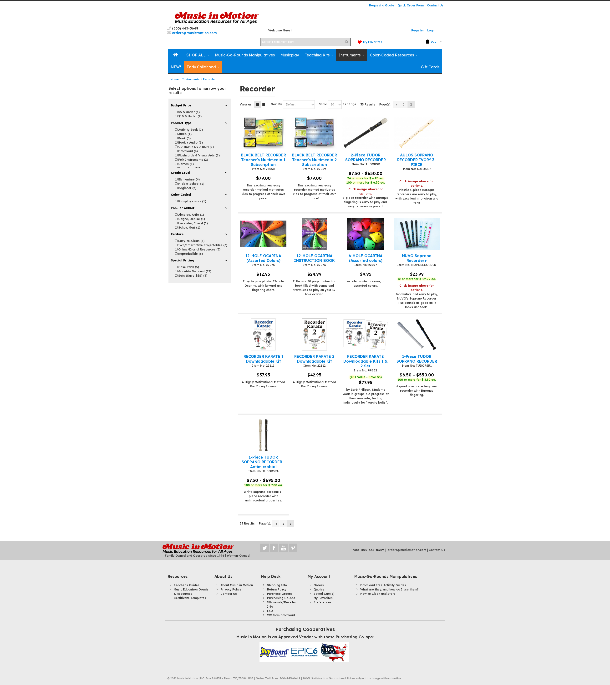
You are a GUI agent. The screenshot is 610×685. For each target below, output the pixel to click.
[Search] (346, 42)
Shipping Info (277, 585)
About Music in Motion (236, 585)
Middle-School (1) (190, 183)
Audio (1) (184, 134)
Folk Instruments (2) (192, 159)
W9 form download (281, 615)
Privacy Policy (230, 589)
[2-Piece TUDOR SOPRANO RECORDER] (365, 133)
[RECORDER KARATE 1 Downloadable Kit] (263, 334)
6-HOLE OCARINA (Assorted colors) (365, 258)
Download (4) (187, 151)
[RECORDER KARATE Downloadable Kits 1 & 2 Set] (365, 334)
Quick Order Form (410, 5)
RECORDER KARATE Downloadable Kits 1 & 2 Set (365, 361)
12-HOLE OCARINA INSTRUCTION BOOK (314, 258)
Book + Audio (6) (190, 142)
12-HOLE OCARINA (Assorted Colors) (263, 258)
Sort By (276, 104)
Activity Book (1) (190, 129)
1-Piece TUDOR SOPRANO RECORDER (416, 359)
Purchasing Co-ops (281, 598)
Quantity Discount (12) (194, 271)
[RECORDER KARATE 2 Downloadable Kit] (314, 334)
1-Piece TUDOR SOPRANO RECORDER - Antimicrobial (263, 462)
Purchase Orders (279, 593)
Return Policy (276, 589)
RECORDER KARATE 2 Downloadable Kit (314, 359)
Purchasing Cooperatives (305, 629)
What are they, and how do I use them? (389, 589)
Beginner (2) (186, 188)
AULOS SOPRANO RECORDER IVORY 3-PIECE (416, 160)
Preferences (322, 602)
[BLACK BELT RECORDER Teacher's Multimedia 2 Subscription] (314, 133)
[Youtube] (284, 548)
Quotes (319, 589)
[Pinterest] (293, 548)
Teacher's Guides (186, 585)
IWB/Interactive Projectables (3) (202, 245)
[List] (263, 104)
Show (323, 104)
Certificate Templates (190, 598)
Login (431, 30)
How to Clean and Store (378, 593)
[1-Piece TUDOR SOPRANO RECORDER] (417, 334)
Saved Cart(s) (324, 593)
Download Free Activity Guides (383, 585)
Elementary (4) (188, 179)
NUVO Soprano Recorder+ (417, 258)
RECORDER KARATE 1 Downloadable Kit (263, 359)
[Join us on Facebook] (274, 548)
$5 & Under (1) (188, 112)
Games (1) (185, 164)
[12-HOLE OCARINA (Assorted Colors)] (263, 234)
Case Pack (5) (188, 267)
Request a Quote (381, 5)
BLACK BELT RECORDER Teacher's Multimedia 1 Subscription (263, 160)
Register (417, 30)
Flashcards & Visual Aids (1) (198, 155)
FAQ (270, 611)
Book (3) (184, 138)
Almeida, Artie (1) (190, 214)
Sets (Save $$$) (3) (192, 275)
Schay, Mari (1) (188, 227)
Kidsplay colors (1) (191, 201)
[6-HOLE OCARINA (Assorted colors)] (365, 234)
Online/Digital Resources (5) (198, 249)
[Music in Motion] (217, 18)
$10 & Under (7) (189, 116)
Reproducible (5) (190, 253)
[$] (432, 42)
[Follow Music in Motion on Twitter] (265, 548)
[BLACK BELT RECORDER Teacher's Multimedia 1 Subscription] (263, 133)
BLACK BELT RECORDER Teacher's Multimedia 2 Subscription (314, 160)
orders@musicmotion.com (406, 550)
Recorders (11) (188, 168)
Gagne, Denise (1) (191, 219)
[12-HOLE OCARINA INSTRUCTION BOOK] (314, 234)
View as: (246, 104)
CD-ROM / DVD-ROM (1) (195, 147)
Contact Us (435, 5)
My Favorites (372, 42)
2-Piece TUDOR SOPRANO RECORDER (365, 157)
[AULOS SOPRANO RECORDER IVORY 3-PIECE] (417, 133)
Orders (319, 585)
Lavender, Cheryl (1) (192, 223)
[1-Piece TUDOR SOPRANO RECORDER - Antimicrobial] (263, 435)
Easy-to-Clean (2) (190, 241)
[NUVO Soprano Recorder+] (417, 234)
